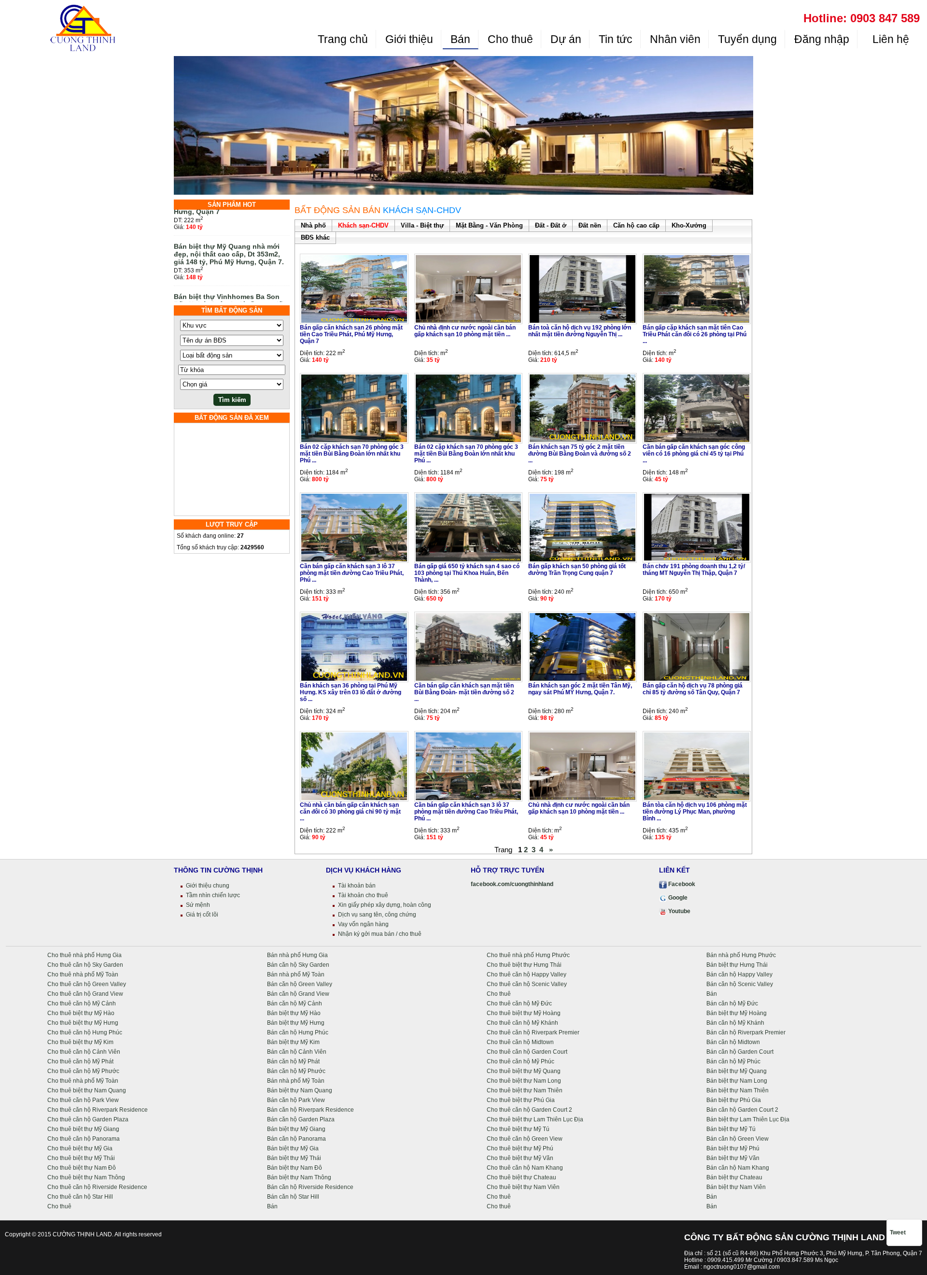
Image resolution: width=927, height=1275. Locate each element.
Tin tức (615, 39)
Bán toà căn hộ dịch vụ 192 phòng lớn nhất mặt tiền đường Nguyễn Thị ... (579, 331)
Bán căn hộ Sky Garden (298, 964)
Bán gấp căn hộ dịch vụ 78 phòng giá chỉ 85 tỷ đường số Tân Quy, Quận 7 (693, 689)
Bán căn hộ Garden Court (739, 1051)
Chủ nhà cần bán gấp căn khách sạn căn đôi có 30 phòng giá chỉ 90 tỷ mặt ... (350, 812)
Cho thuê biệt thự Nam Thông (86, 1177)
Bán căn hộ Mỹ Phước (296, 1071)
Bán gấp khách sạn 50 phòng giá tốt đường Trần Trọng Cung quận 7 (577, 569)
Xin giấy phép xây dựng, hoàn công (384, 905)
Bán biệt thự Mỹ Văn (732, 1158)
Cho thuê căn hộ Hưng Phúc (84, 1032)
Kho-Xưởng (689, 225)
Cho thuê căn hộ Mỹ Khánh (522, 1022)
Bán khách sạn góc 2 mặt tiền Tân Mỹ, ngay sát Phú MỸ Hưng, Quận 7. (580, 689)
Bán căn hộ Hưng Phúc (297, 1032)
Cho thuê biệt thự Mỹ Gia (79, 1148)
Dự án (565, 39)
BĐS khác (315, 237)
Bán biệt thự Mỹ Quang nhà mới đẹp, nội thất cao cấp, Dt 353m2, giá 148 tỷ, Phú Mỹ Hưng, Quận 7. (229, 238)
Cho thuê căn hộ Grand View (85, 993)
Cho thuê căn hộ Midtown (520, 1042)
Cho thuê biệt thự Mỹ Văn (520, 1158)
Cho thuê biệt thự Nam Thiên (524, 1090)
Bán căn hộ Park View (296, 1100)
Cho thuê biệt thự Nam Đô (81, 1167)
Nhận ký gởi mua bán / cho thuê (379, 934)
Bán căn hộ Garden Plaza (301, 1119)
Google (677, 897)
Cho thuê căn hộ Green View (524, 1138)
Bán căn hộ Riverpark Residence (310, 1109)
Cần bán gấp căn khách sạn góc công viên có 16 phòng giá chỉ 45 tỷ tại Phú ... (694, 454)
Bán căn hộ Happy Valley (739, 974)
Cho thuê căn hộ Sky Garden (85, 964)
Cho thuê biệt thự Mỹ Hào (80, 1013)
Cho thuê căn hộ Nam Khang (525, 1167)
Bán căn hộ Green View (737, 1138)
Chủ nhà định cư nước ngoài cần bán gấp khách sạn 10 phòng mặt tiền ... (465, 331)
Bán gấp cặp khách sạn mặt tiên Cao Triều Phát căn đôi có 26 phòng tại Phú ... (694, 334)
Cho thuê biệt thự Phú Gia (521, 1100)
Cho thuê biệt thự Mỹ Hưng (82, 1022)
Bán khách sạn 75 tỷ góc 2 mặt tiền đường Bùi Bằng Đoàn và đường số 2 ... (579, 454)
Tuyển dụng (747, 39)
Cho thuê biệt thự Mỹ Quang (524, 1071)
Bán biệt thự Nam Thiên (737, 1090)
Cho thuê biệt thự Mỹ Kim (80, 1042)
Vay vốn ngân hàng (363, 924)
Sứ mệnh (198, 905)
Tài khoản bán (357, 885)
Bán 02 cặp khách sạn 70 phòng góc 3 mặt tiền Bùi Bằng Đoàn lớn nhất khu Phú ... (352, 454)
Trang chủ (343, 39)
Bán (460, 39)
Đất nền (589, 225)
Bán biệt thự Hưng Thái (737, 964)
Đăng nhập (821, 39)
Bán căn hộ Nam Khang (737, 1167)
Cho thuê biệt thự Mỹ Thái (81, 1158)
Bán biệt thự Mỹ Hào (294, 1013)
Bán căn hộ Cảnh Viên (296, 1051)
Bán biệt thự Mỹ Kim (293, 1042)
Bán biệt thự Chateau (734, 1177)
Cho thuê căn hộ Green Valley (86, 984)
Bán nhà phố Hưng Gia (297, 955)
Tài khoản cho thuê (363, 895)
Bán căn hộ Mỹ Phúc (733, 1061)
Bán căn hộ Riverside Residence (310, 1187)
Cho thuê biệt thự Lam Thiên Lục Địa (535, 1119)
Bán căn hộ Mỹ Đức (732, 1003)
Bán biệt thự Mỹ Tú (731, 1129)
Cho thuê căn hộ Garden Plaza (87, 1119)
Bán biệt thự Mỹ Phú (732, 1148)
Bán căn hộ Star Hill (293, 1196)
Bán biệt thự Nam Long (736, 1080)
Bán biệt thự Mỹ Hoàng (736, 1013)
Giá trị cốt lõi (202, 914)
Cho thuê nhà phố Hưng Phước (528, 955)
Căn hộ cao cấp (636, 225)
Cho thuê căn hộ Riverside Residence (97, 1187)
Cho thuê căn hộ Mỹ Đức (519, 1003)
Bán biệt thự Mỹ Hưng (295, 1022)
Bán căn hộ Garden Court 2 (742, 1109)
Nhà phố (313, 225)
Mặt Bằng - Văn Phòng (489, 225)
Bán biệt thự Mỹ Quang (736, 1071)
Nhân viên (675, 39)
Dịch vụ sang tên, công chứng (377, 914)
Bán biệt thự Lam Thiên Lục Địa (747, 1119)
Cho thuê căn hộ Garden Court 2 (529, 1109)
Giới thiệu (409, 39)
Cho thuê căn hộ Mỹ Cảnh (81, 1003)
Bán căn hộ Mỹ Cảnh (294, 1003)
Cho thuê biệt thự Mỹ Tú (518, 1129)
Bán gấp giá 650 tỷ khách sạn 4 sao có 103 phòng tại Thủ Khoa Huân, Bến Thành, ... (467, 573)
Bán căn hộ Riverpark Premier (746, 1032)
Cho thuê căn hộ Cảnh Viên (83, 1051)
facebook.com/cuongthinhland (512, 884)
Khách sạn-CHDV (363, 225)
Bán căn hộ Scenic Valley (739, 984)
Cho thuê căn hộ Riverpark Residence (97, 1109)
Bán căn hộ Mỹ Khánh (735, 1022)
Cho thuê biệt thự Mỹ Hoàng (524, 1013)
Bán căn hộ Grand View (298, 993)
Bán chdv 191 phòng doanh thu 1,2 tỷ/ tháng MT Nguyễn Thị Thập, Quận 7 (694, 569)
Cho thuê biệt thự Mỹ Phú (520, 1148)
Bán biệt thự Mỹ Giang (296, 1129)
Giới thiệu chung (207, 885)
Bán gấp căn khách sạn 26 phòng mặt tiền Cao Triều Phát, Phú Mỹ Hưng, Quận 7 (351, 334)
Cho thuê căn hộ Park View (83, 1100)
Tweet (898, 1232)
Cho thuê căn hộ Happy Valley (526, 974)
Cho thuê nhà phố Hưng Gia (84, 955)
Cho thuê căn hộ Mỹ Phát (80, 1061)
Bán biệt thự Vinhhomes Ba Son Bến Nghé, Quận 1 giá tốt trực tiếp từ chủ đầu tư (230, 288)
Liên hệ (889, 39)
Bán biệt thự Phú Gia (733, 1100)
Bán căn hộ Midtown (733, 1042)
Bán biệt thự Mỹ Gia (293, 1148)
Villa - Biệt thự (422, 225)
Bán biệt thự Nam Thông (299, 1177)
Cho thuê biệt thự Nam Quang (86, 1090)
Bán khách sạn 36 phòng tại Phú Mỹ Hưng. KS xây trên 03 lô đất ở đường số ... (350, 692)
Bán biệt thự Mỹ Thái (294, 1158)
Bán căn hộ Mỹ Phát (293, 1061)
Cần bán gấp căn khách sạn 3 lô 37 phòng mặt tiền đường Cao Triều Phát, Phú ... (352, 573)
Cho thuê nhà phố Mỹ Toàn (82, 974)
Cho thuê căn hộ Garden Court (527, 1051)
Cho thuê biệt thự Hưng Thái (524, 964)
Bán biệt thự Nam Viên (736, 1187)
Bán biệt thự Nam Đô (294, 1167)
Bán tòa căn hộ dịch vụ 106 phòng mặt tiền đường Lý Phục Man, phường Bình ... (695, 812)
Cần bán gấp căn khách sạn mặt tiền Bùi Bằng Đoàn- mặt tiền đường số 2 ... (464, 692)
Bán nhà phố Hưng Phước (741, 955)
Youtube (678, 911)
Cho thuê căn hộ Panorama (83, 1138)
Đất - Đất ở (550, 225)
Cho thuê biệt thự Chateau (521, 1177)
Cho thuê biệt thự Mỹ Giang (83, 1129)
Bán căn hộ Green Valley (299, 984)
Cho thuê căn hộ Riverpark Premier (533, 1032)
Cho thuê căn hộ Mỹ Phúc (520, 1061)
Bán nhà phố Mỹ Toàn (295, 974)
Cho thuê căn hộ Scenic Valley (527, 984)
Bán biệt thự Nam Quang (299, 1090)
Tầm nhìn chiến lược (213, 895)
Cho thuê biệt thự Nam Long (524, 1080)
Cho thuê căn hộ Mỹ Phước (83, 1071)
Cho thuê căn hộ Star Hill (80, 1196)
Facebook (681, 884)
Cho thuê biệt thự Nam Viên (523, 1187)
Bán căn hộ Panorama (296, 1138)
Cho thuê (510, 39)
